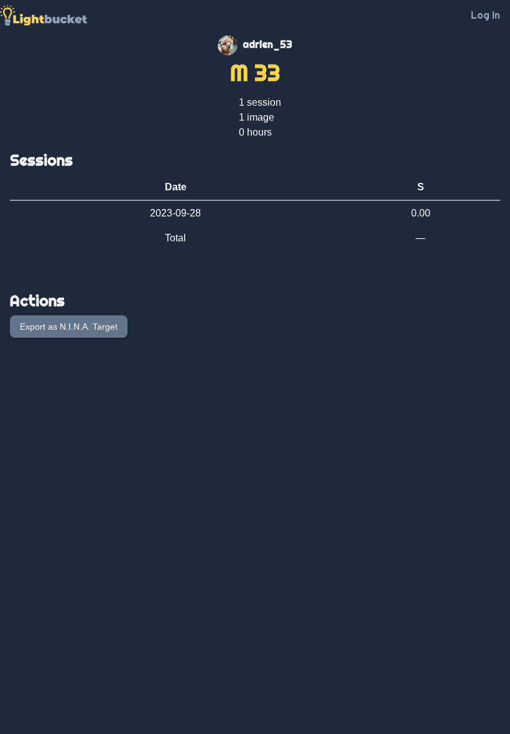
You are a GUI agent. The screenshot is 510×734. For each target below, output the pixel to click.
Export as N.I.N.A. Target (69, 327)
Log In (485, 15)
